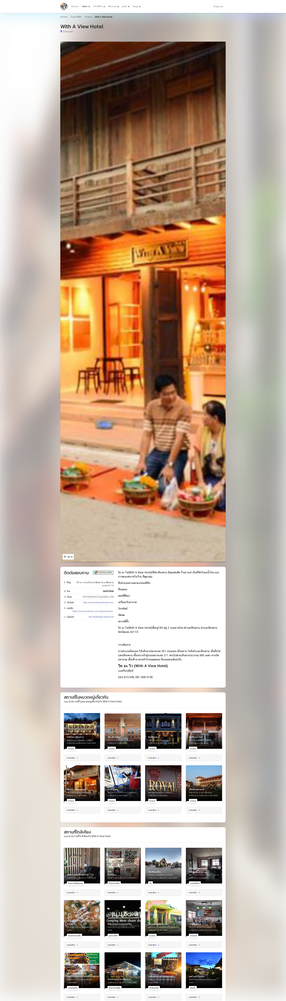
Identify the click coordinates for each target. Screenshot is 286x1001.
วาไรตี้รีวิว (98, 6)
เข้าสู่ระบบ (218, 6)
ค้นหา (86, 6)
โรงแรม (88, 16)
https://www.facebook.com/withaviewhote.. (93, 611)
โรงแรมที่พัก (76, 16)
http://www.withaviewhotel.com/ (98, 602)
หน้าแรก (75, 6)
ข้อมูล (135, 6)
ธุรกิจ (124, 6)
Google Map (105, 572)
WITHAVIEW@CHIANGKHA (101, 617)
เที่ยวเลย (112, 6)
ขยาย (70, 556)
